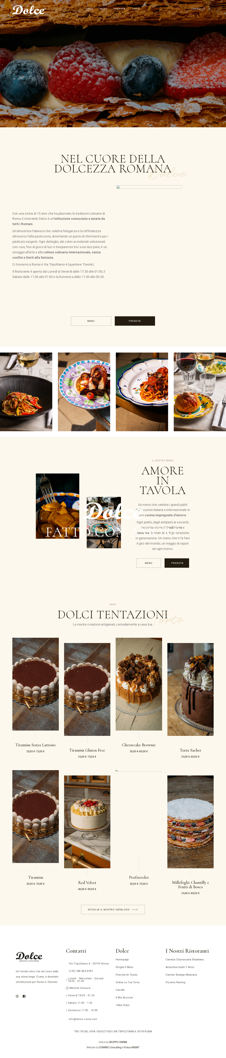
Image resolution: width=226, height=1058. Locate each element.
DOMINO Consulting (110, 1047)
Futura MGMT (132, 1047)
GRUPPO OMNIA (118, 1042)
